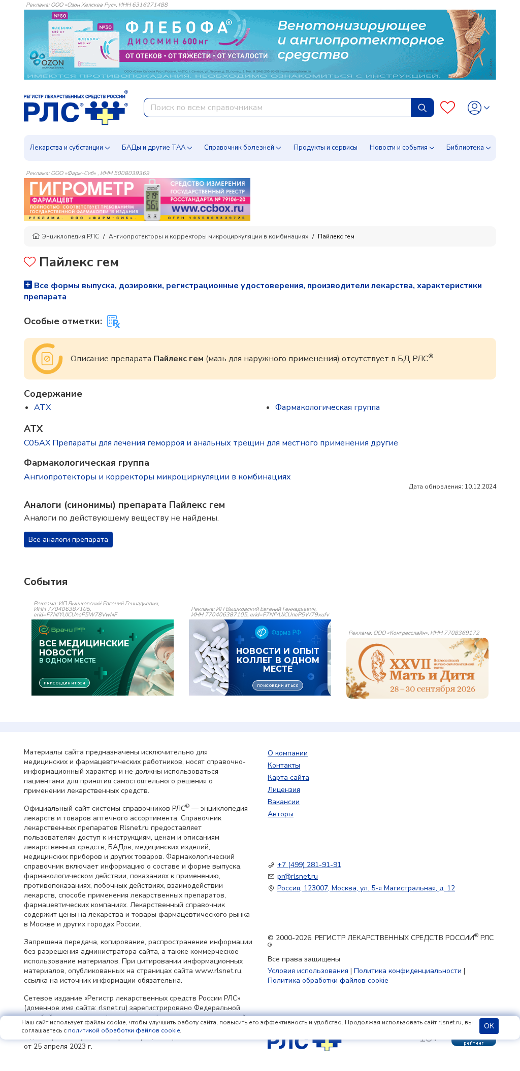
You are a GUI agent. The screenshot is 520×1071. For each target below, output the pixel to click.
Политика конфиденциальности (408, 971)
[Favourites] (447, 107)
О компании (288, 753)
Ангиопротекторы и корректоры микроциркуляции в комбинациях (208, 236)
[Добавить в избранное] (30, 263)
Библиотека (465, 147)
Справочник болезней (239, 147)
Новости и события (399, 147)
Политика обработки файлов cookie (328, 980)
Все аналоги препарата (68, 539)
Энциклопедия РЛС (70, 236)
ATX (42, 407)
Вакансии (284, 802)
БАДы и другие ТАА (153, 147)
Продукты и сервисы (326, 147)
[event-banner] (417, 668)
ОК (489, 1026)
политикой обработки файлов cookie (124, 1030)
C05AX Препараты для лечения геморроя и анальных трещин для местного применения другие (211, 442)
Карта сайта (288, 777)
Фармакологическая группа (327, 407)
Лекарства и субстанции (66, 147)
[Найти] (422, 107)
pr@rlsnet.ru (297, 876)
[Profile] (478, 107)
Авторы (281, 814)
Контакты (284, 765)
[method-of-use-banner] (137, 199)
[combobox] (277, 107)
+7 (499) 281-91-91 (309, 865)
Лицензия (284, 789)
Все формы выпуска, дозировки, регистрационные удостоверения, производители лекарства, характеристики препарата (253, 291)
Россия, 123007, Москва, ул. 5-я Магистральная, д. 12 (366, 888)
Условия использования (308, 971)
